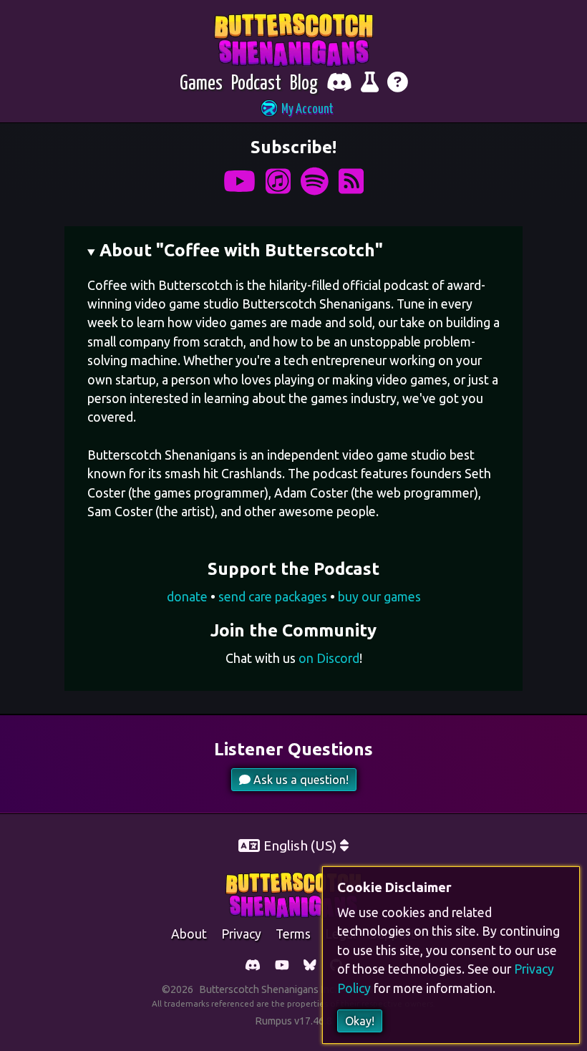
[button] (293, 110)
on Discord (329, 658)
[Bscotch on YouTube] (282, 966)
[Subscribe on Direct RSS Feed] (351, 181)
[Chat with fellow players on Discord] (339, 84)
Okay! (359, 1020)
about (189, 934)
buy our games (379, 597)
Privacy (241, 934)
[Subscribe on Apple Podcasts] (278, 181)
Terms (293, 934)
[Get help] (397, 84)
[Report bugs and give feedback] (370, 84)
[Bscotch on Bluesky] (310, 966)
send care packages (272, 597)
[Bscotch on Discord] (253, 966)
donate (187, 597)
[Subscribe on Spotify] (315, 181)
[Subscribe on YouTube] (239, 181)
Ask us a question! (300, 779)
